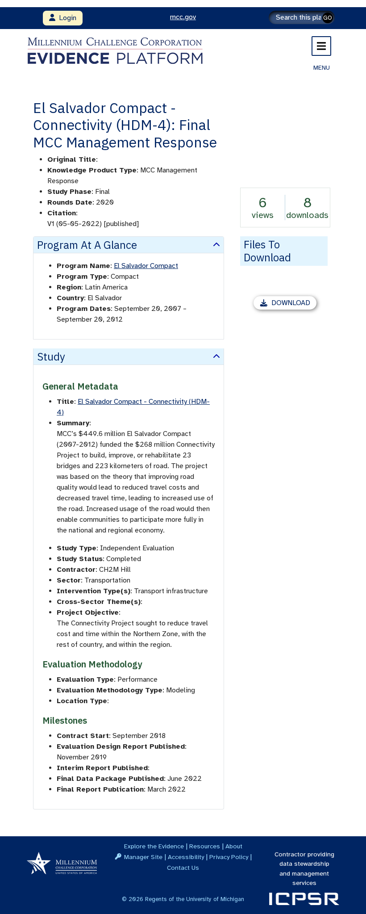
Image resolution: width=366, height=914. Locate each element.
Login (65, 17)
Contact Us (183, 868)
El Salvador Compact (146, 265)
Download (293, 304)
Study (51, 356)
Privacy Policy (228, 857)
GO (327, 17)
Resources (204, 846)
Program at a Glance (87, 245)
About (233, 846)
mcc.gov (183, 17)
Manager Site (143, 857)
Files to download (267, 250)
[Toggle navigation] (321, 46)
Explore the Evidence (154, 846)
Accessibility (186, 857)
